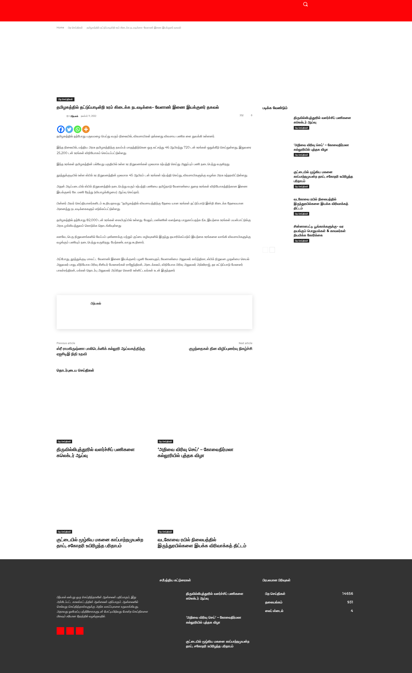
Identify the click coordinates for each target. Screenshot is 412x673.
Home (60, 27)
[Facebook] (61, 129)
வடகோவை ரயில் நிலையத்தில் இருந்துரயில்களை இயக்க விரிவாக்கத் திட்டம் (202, 543)
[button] (305, 4)
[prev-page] (265, 250)
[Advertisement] (206, 63)
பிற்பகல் (74, 116)
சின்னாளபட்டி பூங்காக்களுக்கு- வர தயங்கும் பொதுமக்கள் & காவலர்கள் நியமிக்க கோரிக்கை (320, 230)
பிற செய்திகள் (75, 27)
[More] (86, 129)
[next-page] (272, 250)
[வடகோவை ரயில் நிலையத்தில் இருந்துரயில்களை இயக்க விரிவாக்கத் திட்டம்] (205, 500)
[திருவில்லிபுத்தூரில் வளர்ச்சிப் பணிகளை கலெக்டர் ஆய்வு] (104, 410)
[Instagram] (70, 631)
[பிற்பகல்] (62, 116)
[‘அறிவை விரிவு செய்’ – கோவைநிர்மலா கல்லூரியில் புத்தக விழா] (205, 410)
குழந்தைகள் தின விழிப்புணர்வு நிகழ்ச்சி (220, 348)
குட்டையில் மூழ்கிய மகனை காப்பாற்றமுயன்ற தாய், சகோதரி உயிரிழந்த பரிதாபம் (100, 543)
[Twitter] (69, 129)
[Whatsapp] (77, 129)
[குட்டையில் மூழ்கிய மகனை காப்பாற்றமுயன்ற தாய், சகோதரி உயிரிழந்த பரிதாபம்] (104, 500)
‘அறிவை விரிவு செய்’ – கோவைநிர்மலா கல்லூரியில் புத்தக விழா (195, 453)
